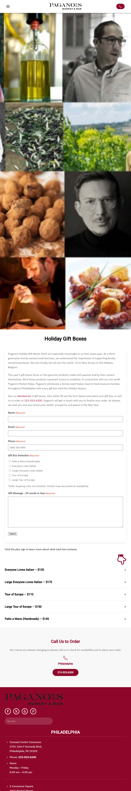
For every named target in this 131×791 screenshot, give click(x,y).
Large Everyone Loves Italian (27, 470)
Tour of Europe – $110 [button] (19, 594)
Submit (12, 534)
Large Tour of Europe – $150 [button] (23, 607)
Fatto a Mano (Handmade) (26, 461)
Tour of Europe (20, 475)
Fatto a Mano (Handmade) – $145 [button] (27, 619)
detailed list (24, 396)
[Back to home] (65, 6)
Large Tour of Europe (23, 479)
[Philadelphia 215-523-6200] (120, 6)
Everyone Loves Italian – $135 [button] (24, 570)
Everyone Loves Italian (24, 465)
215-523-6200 (33, 400)
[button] (8, 6)
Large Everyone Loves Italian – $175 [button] (28, 582)
